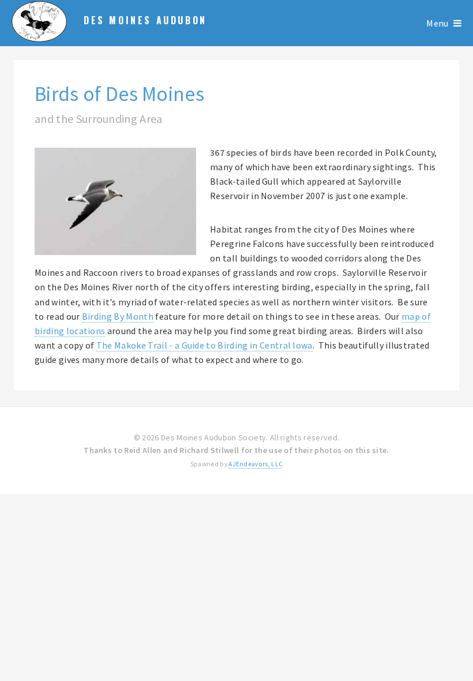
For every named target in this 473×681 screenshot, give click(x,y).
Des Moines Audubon (145, 20)
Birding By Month (117, 316)
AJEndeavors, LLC (255, 464)
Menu (437, 23)
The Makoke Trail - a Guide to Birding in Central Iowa (204, 345)
